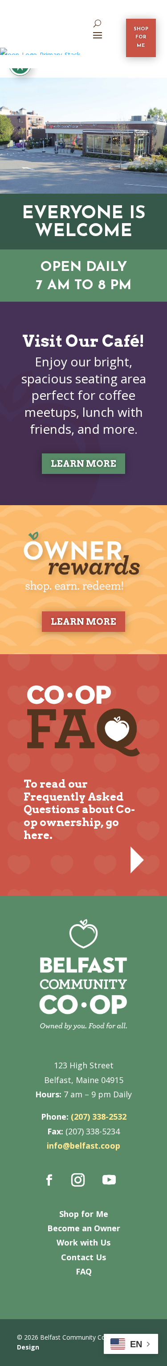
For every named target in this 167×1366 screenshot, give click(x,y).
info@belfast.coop (83, 1145)
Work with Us (83, 1242)
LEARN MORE (83, 463)
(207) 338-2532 (98, 1116)
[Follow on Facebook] (49, 1180)
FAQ (84, 1271)
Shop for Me (83, 1213)
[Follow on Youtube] (109, 1180)
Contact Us (83, 1257)
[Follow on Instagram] (78, 1180)
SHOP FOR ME (141, 37)
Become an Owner (83, 1228)
